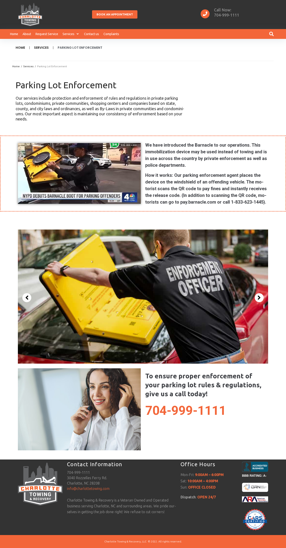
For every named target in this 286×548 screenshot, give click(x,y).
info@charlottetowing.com (88, 489)
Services (41, 47)
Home (20, 47)
